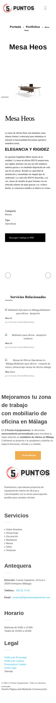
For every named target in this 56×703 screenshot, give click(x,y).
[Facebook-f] (5, 697)
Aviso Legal (10, 668)
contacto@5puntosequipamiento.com (31, 597)
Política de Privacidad (15, 657)
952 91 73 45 (23, 590)
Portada (15, 26)
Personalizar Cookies (15, 664)
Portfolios (33, 26)
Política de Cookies (14, 661)
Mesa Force (10, 372)
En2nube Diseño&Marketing (21, 322)
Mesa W (8, 318)
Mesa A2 (8, 343)
